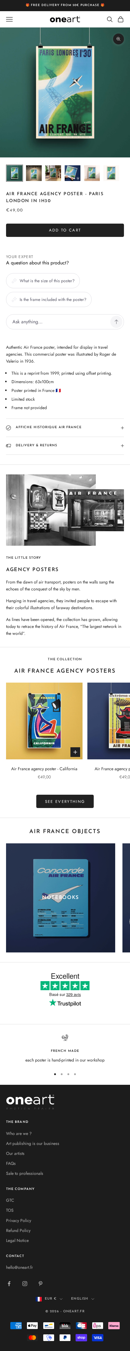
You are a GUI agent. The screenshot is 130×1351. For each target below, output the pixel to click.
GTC (10, 1200)
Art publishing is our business (32, 1143)
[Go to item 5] (91, 173)
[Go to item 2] (33, 173)
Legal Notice (17, 1240)
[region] (65, 1048)
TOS (10, 1210)
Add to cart (65, 230)
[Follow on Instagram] (25, 1284)
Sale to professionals (24, 1173)
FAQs (11, 1163)
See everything (65, 801)
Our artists (15, 1153)
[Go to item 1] (14, 173)
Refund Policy (18, 1230)
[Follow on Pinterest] (40, 1284)
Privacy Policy (18, 1220)
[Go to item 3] (53, 173)
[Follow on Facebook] (9, 1284)
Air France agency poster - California (44, 769)
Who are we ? (19, 1133)
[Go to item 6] (111, 173)
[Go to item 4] (72, 173)
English (79, 1299)
